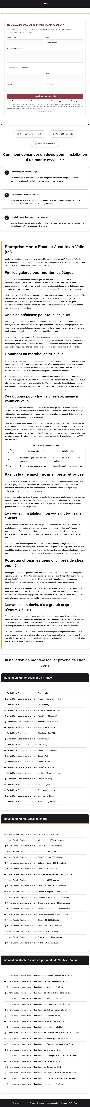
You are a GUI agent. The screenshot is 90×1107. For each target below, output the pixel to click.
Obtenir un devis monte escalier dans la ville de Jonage (29, 1084)
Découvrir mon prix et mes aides (45, 96)
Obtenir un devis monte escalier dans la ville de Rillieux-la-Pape (33, 993)
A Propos (32, 1103)
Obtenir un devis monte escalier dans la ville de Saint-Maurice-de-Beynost (37, 1033)
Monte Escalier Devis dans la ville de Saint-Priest (27, 857)
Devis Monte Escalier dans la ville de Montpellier (27, 727)
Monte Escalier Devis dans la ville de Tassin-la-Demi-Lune (31, 903)
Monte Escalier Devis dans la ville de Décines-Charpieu (30, 891)
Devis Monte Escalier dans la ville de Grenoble (26, 785)
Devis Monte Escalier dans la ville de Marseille (26, 699)
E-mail (9, 84)
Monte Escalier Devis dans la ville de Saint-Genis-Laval (30, 914)
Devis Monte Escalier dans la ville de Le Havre (26, 773)
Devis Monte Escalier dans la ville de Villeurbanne (27, 796)
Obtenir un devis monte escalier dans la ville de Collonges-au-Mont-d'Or (36, 1056)
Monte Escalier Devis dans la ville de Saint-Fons (27, 926)
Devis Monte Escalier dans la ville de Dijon (24, 779)
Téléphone (50, 84)
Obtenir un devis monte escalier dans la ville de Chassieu (30, 1016)
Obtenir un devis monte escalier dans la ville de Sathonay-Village (33, 1038)
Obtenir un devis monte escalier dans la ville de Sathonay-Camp (33, 1010)
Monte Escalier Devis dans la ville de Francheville (27, 937)
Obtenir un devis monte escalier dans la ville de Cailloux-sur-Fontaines (36, 1078)
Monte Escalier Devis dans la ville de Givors (25, 920)
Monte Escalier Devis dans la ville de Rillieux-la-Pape (29, 886)
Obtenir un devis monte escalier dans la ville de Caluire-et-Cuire (33, 1004)
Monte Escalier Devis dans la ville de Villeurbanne (27, 840)
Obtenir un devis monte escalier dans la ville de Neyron (29, 987)
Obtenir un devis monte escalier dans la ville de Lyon (28, 1050)
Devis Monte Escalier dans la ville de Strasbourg (27, 733)
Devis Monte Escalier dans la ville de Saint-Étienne (28, 767)
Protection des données (45, 111)
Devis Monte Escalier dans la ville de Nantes (25, 722)
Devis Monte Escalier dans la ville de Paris (24, 693)
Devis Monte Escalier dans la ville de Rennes (25, 750)
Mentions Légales (19, 1103)
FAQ (70, 1103)
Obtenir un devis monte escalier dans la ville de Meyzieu (30, 1021)
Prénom (10, 73)
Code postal (11, 37)
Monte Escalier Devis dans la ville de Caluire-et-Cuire (29, 863)
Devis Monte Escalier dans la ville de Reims (25, 762)
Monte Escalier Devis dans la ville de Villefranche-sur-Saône (32, 874)
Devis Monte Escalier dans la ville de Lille (24, 744)
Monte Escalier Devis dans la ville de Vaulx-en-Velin (28, 852)
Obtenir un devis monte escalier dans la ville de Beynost (30, 1067)
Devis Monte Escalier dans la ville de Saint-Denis (27, 802)
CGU (76, 1103)
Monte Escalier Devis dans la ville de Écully (25, 931)
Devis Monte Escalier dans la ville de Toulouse (26, 710)
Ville (47, 37)
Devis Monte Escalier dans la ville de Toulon (25, 756)
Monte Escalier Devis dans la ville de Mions (25, 943)
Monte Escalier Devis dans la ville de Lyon (24, 834)
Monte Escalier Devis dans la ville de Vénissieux (27, 846)
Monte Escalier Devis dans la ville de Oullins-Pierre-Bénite (31, 897)
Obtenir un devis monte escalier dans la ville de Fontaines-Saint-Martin (36, 1073)
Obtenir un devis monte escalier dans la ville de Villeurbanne (32, 981)
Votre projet (15, 48)
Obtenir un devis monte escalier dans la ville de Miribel (29, 1027)
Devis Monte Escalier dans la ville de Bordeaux (26, 739)
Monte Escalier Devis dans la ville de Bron (24, 869)
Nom (47, 73)
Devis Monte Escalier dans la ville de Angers (25, 790)
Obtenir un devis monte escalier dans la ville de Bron (28, 998)
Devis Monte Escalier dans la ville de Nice (24, 716)
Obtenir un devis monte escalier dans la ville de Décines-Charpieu (34, 976)
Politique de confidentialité (48, 1103)
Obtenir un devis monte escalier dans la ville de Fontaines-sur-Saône (35, 1044)
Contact (63, 1103)
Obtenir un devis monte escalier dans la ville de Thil (28, 1061)
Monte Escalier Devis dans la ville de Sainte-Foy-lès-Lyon (30, 909)
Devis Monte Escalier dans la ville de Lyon (24, 705)
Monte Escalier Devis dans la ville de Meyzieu (26, 880)
